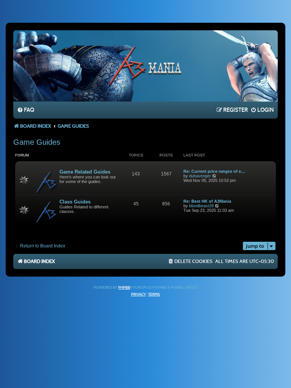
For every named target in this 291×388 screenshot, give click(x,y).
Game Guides (36, 142)
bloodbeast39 (201, 205)
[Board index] (145, 65)
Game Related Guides (84, 172)
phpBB (124, 287)
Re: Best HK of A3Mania (207, 201)
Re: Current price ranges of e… (214, 171)
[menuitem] (25, 110)
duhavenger (200, 176)
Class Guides (75, 202)
